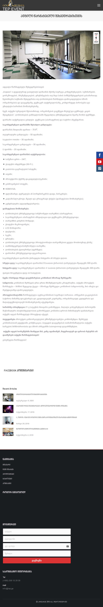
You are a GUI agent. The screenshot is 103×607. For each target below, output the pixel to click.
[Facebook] (99, 155)
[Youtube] (99, 161)
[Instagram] (99, 168)
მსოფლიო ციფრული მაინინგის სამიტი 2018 (32, 429)
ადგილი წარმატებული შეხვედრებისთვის (31, 395)
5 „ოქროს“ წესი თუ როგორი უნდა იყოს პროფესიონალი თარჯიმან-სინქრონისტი (46, 417)
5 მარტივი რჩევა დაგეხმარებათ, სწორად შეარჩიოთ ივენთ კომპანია (41, 406)
